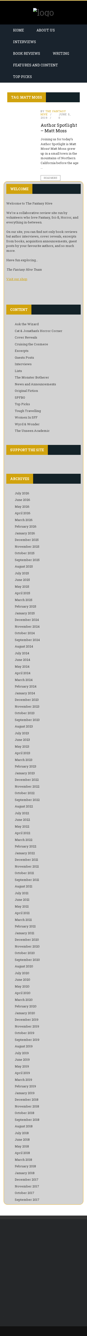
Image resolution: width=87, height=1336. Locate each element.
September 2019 (27, 1039)
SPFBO (20, 397)
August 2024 (24, 646)
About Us (45, 30)
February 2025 (25, 606)
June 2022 (22, 819)
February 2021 (25, 926)
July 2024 (22, 653)
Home (18, 30)
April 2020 (22, 993)
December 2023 (27, 699)
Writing (61, 53)
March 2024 (24, 680)
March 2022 (23, 840)
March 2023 (23, 760)
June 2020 (22, 979)
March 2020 (24, 999)
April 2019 (22, 1073)
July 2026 (22, 493)
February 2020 (25, 1006)
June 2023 (22, 739)
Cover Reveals (26, 337)
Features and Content (35, 65)
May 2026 (22, 506)
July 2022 (22, 813)
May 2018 (22, 1146)
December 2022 (27, 779)
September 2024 (27, 640)
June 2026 (22, 500)
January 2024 (25, 693)
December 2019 (26, 1019)
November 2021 (27, 866)
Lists (18, 371)
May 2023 (22, 746)
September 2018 (27, 1119)
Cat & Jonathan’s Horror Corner (38, 331)
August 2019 (24, 1046)
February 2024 (25, 686)
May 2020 (22, 986)
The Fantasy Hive (53, 112)
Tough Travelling (28, 411)
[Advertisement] (43, 1272)
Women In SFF (26, 417)
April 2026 (22, 513)
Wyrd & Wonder (27, 424)
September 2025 (27, 560)
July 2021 (22, 893)
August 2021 (23, 886)
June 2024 (22, 659)
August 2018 (24, 1126)
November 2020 (27, 946)
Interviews (24, 42)
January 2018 (25, 1173)
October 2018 (24, 1113)
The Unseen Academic (32, 430)
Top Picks (22, 76)
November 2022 (27, 786)
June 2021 (22, 899)
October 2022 (25, 793)
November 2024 (27, 626)
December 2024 (27, 619)
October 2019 (24, 1033)
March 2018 (23, 1159)
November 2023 (27, 706)
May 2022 (22, 826)
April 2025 (22, 593)
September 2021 (27, 879)
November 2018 (27, 1106)
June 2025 (22, 579)
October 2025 (25, 553)
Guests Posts (24, 357)
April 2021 (22, 913)
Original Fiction (26, 390)
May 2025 (22, 586)
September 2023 (27, 720)
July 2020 (22, 973)
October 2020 (25, 953)
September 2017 (27, 1199)
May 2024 (22, 666)
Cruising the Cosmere (31, 344)
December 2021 (26, 859)
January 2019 (25, 1093)
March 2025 (23, 600)
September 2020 (27, 959)
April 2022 (22, 833)
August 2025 (24, 566)
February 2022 (25, 846)
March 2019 (23, 1079)
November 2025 (27, 546)
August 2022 (24, 806)
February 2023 (25, 766)
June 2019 (22, 1059)
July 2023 (22, 733)
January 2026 (25, 533)
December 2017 (26, 1179)
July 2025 (22, 573)
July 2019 (22, 1053)
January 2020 (25, 1013)
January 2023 (25, 773)
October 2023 (25, 713)
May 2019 (22, 1066)
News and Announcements (35, 384)
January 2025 (25, 613)
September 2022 (27, 800)
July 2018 (22, 1133)
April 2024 (22, 673)
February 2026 (25, 526)
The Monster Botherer (32, 377)
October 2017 (24, 1193)
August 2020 (24, 966)
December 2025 (27, 540)
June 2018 (22, 1139)
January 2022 (25, 853)
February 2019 (25, 1086)
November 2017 (27, 1186)
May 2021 (22, 906)
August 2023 (24, 726)
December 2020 (27, 939)
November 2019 (27, 1026)
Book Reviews (26, 53)
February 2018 (25, 1166)
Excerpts (22, 350)
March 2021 (23, 919)
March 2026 (24, 520)
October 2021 (24, 873)
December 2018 (26, 1099)
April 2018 (22, 1153)
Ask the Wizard (27, 324)
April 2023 (22, 753)
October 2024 (25, 633)
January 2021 (24, 933)
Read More (50, 178)
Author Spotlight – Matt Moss (59, 128)
